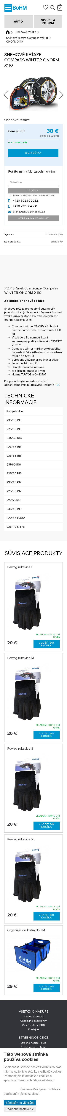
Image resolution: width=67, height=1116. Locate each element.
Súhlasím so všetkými (20, 1102)
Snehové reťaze (26, 32)
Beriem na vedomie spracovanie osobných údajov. (34, 195)
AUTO (18, 21)
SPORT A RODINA (48, 21)
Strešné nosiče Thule (33, 1042)
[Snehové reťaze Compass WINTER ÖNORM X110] (33, 92)
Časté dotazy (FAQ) (33, 1025)
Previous (9, 94)
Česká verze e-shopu (33, 1047)
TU (57, 385)
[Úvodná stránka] (7, 32)
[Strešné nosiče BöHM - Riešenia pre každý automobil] (19, 8)
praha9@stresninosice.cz (29, 212)
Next (58, 95)
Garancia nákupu (34, 1016)
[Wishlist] (45, 9)
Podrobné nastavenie (20, 1109)
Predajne (33, 1029)
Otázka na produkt (33, 218)
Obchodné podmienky (33, 1020)
